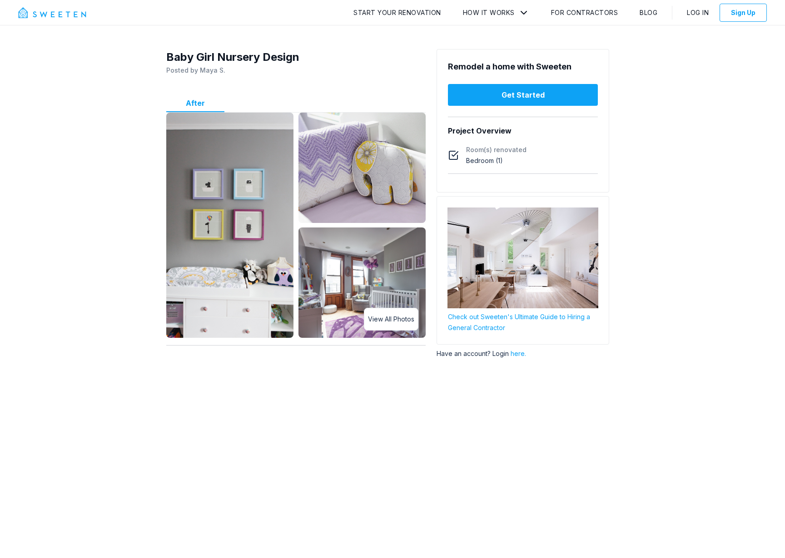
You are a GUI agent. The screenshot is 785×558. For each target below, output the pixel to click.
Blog (648, 12)
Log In (698, 12)
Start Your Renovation (397, 12)
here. (518, 353)
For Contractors (584, 12)
